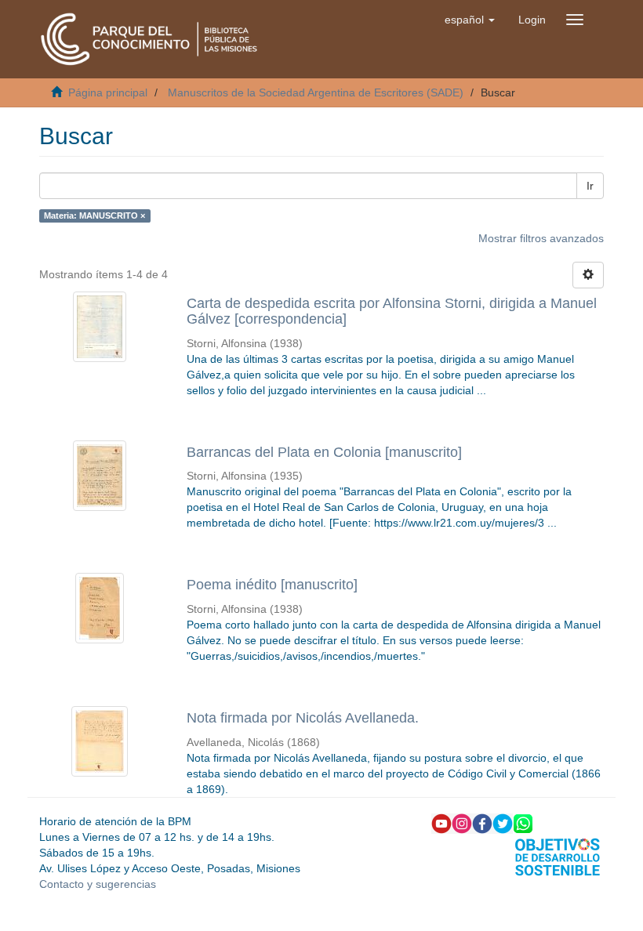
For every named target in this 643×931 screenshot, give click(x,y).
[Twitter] (502, 823)
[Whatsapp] (523, 823)
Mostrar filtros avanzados (541, 238)
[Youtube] (441, 823)
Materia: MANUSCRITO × (94, 215)
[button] (470, 19)
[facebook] (482, 823)
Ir (590, 185)
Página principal (107, 92)
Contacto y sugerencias (97, 884)
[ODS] (557, 855)
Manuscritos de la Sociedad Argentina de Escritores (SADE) (315, 92)
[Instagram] (462, 823)
